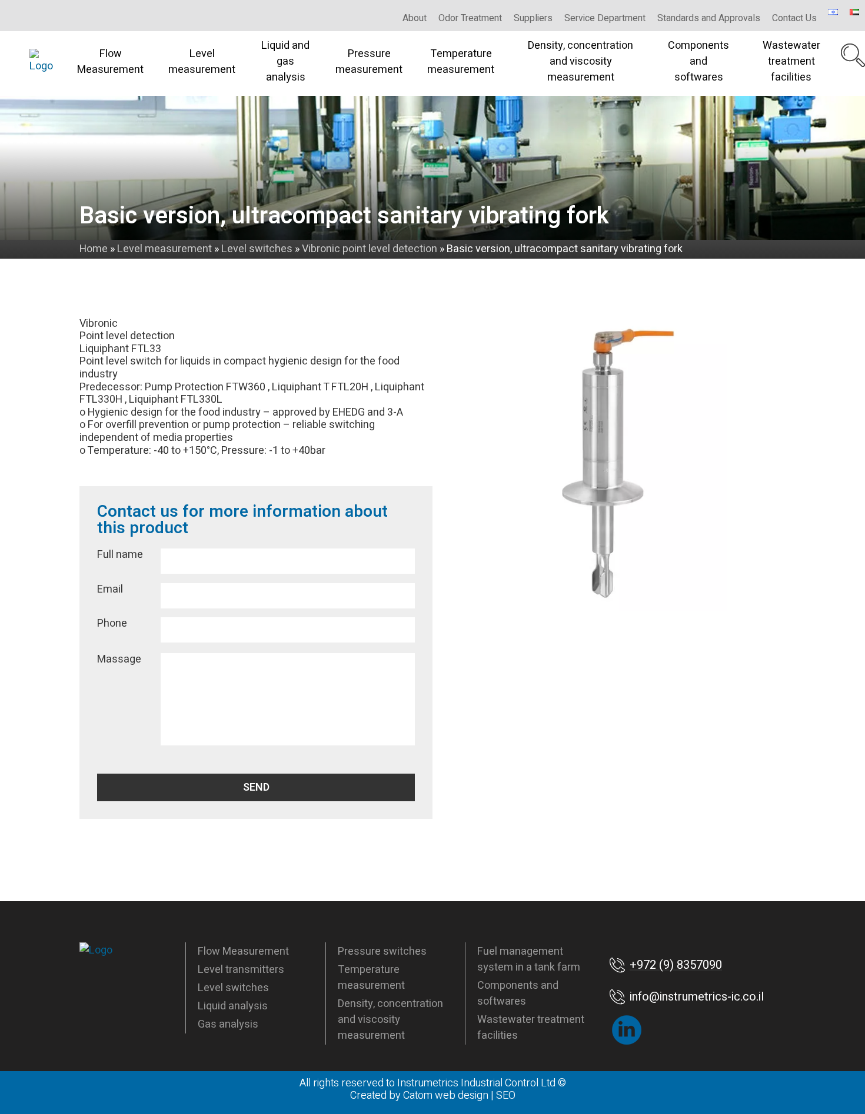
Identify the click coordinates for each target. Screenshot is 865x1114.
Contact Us (794, 18)
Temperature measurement (460, 62)
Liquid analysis (233, 1006)
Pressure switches (382, 951)
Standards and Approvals (708, 18)
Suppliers (533, 18)
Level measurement (201, 62)
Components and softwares (698, 61)
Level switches (233, 988)
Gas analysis (228, 1024)
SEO (505, 1095)
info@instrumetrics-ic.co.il (697, 996)
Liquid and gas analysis (285, 61)
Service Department (605, 18)
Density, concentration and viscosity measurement (580, 61)
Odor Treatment (470, 18)
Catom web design (445, 1095)
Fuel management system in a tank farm (528, 959)
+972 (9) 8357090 (676, 965)
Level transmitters (241, 970)
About (414, 18)
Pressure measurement (368, 62)
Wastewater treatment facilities (791, 61)
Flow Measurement (110, 62)
